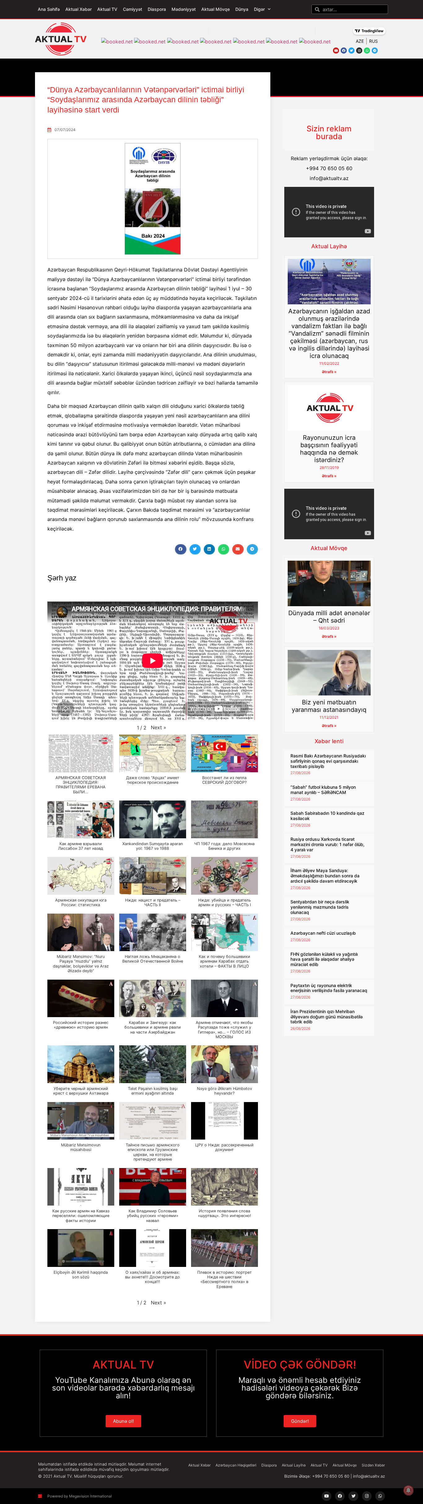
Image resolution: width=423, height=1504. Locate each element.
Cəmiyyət (132, 9)
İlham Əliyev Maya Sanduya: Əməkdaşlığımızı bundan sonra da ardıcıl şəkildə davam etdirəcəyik (325, 876)
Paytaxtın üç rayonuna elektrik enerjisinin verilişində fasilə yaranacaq (328, 988)
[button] (180, 549)
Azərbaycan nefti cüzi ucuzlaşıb (323, 933)
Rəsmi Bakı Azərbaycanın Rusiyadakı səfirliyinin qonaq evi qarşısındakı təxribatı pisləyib (328, 761)
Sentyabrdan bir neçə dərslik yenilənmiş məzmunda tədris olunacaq (319, 907)
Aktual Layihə (329, 246)
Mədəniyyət (184, 9)
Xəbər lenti (329, 741)
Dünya (241, 9)
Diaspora (157, 9)
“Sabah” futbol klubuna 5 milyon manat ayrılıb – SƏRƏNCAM (323, 789)
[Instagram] (359, 50)
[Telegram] (375, 50)
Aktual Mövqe (215, 9)
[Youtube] (336, 50)
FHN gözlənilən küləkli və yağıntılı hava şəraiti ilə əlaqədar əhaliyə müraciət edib (324, 959)
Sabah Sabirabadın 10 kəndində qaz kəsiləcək (327, 815)
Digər (259, 9)
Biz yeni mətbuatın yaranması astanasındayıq (329, 706)
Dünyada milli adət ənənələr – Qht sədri (329, 616)
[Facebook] (344, 50)
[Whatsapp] (367, 50)
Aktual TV (107, 9)
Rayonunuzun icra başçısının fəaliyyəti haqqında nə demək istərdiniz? (329, 449)
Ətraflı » (329, 371)
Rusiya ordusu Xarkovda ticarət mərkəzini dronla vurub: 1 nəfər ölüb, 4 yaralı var (327, 844)
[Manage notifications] (408, 1490)
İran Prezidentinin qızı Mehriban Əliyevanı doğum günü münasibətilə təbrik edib (326, 1017)
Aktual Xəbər (78, 9)
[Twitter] (351, 50)
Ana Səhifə (49, 9)
